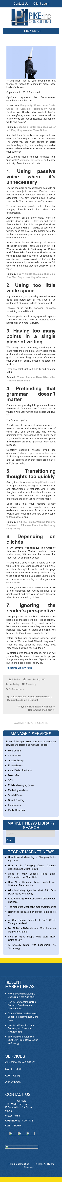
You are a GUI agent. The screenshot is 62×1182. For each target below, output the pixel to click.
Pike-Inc (16, 679)
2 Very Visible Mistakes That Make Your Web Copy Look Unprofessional (31, 275)
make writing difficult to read (40, 482)
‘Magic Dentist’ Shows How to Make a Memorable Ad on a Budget (29, 698)
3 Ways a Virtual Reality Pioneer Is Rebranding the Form (35, 708)
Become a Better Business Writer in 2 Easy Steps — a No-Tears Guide (31, 128)
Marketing (31, 684)
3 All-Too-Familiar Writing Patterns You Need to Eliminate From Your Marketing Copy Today (31, 525)
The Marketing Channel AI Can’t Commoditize (32, 906)
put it (49, 245)
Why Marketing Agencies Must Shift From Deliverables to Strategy (32, 892)
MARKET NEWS (13, 1069)
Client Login (41, 3)
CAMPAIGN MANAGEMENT (20, 1062)
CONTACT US (12, 1075)
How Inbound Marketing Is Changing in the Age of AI (21, 995)
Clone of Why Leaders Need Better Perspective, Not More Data (32, 875)
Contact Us (21, 3)
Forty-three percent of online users (37, 453)
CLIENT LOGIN (13, 1082)
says (17, 554)
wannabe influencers (31, 160)
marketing (14, 684)
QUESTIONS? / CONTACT (19, 1120)
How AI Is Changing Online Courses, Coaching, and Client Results (32, 867)
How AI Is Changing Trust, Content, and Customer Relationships (32, 883)
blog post (28, 145)
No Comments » (16, 689)
